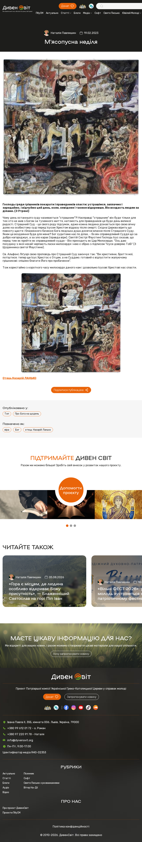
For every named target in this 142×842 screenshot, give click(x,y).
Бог (17, 429)
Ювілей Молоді (130, 13)
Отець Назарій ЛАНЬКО (19, 378)
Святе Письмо (112, 13)
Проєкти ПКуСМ (11, 812)
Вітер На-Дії (31, 787)
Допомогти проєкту (71, 490)
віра (7, 429)
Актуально (52, 13)
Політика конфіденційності (71, 826)
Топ (7, 413)
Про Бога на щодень (27, 413)
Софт (98, 13)
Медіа (86, 13)
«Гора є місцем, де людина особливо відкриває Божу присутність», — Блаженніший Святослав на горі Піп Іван (39, 591)
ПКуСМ (39, 13)
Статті (65, 13)
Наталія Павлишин (63, 33)
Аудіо (6, 787)
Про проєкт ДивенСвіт (16, 808)
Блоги (77, 13)
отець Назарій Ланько (38, 429)
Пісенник (29, 773)
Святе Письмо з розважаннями (41, 782)
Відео (6, 792)
